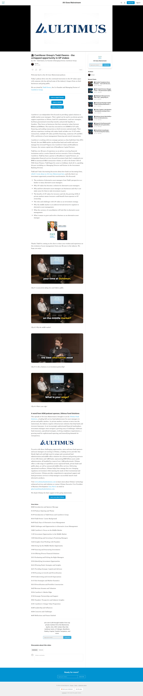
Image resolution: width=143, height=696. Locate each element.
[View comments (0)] (115, 27)
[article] (99, 84)
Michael (37, 63)
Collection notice (82, 685)
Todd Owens (47, 87)
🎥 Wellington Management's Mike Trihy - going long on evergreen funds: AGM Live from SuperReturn (102, 96)
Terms (75, 685)
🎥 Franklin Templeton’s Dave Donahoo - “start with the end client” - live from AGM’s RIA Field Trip (103, 82)
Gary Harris (52, 486)
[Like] (32, 69)
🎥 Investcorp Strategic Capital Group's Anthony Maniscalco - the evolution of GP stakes (102, 103)
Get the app (79, 689)
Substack (64, 693)
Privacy (71, 685)
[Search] (121, 2)
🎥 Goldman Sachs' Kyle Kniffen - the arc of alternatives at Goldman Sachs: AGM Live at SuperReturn (103, 117)
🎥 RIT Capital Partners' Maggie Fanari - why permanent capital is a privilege (102, 89)
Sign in (138, 2)
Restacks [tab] (41, 650)
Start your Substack (67, 689)
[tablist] (37, 649)
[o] (57, 269)
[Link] (29, 413)
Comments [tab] (34, 650)
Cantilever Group (37, 90)
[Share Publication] (124, 2)
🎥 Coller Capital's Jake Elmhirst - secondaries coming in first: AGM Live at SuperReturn (102, 110)
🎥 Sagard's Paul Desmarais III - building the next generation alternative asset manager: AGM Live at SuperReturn (102, 124)
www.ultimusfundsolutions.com (45, 482)
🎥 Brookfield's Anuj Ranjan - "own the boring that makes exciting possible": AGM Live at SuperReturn (102, 130)
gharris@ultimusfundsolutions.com (42, 489)
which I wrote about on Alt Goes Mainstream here (47, 174)
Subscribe (130, 2)
